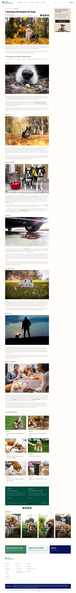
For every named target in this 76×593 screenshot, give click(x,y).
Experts (6, 571)
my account (7, 578)
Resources (37, 2)
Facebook (29, 563)
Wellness (16, 8)
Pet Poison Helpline (24, 210)
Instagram (29, 566)
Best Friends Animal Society (40, 103)
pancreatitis (14, 399)
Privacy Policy (19, 568)
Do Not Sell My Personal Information (20, 572)
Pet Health (20, 2)
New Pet (31, 2)
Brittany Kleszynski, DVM (16, 16)
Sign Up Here (62, 21)
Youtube (28, 571)
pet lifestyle (7, 568)
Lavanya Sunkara (10, 14)
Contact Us (18, 566)
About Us (18, 563)
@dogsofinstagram (31, 568)
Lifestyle (43, 2)
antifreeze (26, 249)
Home (6, 8)
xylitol (46, 205)
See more (9, 497)
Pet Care (26, 2)
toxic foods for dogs (36, 399)
